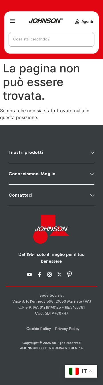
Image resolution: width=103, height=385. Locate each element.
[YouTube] (30, 273)
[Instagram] (50, 273)
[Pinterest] (70, 273)
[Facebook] (40, 273)
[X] (60, 273)
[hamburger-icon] (12, 21)
